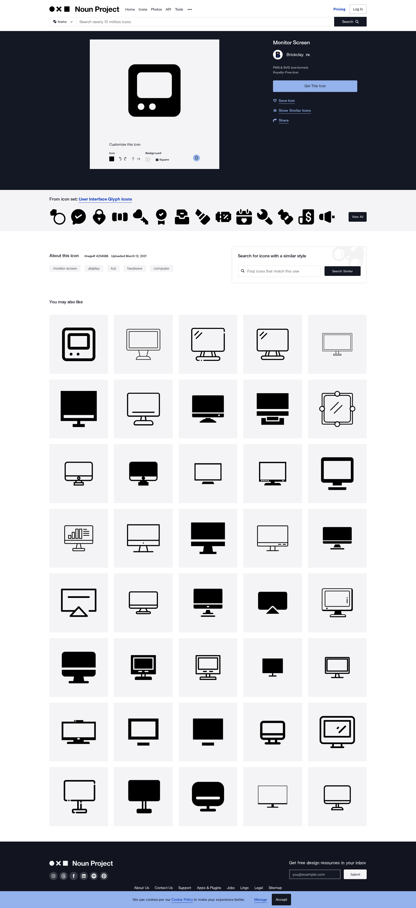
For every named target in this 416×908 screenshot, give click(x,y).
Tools (179, 9)
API (168, 9)
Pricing (339, 9)
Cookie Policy (182, 899)
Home (130, 9)
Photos (156, 9)
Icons (143, 9)
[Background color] (147, 159)
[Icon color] (111, 159)
